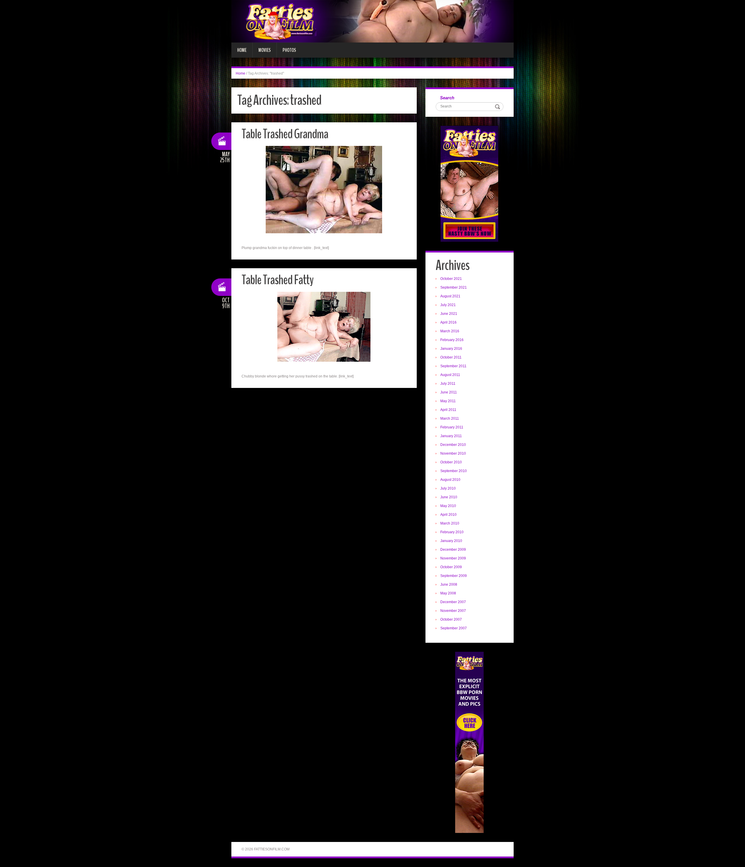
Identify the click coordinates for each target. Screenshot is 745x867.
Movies (264, 50)
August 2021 (450, 296)
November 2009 (453, 558)
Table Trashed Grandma (285, 134)
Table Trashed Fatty (277, 280)
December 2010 (453, 445)
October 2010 (451, 462)
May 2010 (448, 506)
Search (447, 97)
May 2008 (448, 593)
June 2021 (448, 314)
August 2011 (450, 375)
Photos (289, 50)
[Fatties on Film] (372, 21)
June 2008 (448, 584)
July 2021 (448, 305)
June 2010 (448, 497)
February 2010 (452, 532)
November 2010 (453, 453)
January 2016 (451, 349)
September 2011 (453, 366)
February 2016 (452, 340)
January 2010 (451, 541)
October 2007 (451, 619)
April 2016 (448, 322)
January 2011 (451, 436)
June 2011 (448, 392)
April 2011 (448, 410)
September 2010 (453, 471)
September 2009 (453, 576)
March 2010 (449, 523)
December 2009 (453, 550)
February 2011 (451, 427)
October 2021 (451, 279)
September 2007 (453, 628)
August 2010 (450, 480)
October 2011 (451, 357)
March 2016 (449, 331)
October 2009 (451, 567)
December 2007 (453, 602)
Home (241, 50)
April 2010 (448, 515)
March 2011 (449, 418)
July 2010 (448, 488)
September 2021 (453, 287)
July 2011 (447, 384)
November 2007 (453, 611)
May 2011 (448, 401)
